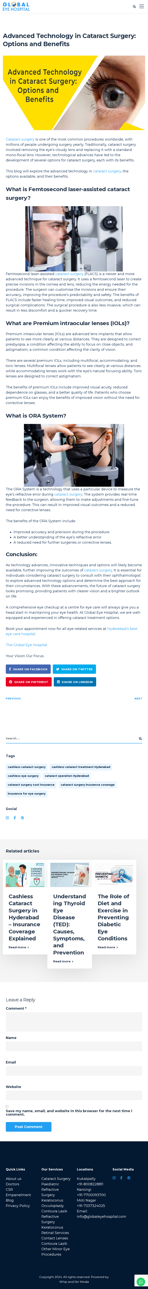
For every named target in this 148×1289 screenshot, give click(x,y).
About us (13, 1179)
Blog (10, 1200)
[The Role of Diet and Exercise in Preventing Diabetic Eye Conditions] (114, 874)
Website (13, 1087)
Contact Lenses (54, 1238)
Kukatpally (86, 1179)
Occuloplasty (52, 1206)
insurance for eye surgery (26, 793)
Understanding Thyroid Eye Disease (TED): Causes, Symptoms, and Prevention (69, 924)
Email (11, 1062)
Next (138, 698)
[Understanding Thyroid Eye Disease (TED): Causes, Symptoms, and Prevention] (69, 874)
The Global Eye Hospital (26, 645)
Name (11, 1038)
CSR (9, 1189)
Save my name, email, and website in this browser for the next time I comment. (69, 1112)
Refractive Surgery (50, 1192)
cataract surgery (107, 171)
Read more (17, 947)
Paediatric (50, 1184)
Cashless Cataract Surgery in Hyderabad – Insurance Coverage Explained (24, 917)
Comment (16, 1008)
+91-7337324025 (91, 1206)
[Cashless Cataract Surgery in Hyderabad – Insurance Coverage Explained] (25, 874)
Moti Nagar (86, 1200)
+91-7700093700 (91, 1195)
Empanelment (18, 1195)
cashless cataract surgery (26, 767)
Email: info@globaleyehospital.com (101, 1214)
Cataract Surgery (56, 1179)
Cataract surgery (20, 139)
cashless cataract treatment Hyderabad (81, 767)
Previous (13, 698)
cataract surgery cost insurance (31, 784)
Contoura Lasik (54, 1211)
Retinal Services (55, 1233)
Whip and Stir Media (74, 1282)
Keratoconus (52, 1200)
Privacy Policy (18, 1206)
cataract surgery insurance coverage (88, 784)
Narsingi (84, 1189)
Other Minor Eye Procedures (55, 1252)
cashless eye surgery (23, 776)
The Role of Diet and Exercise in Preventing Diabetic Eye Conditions (113, 917)
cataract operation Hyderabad (67, 776)
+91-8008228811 (90, 1184)
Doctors (12, 1184)
